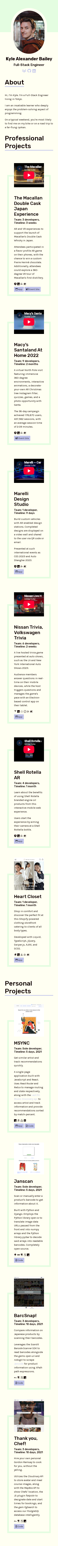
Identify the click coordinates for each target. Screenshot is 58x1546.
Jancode (19, 1363)
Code (30, 1126)
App (20, 289)
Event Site (34, 289)
